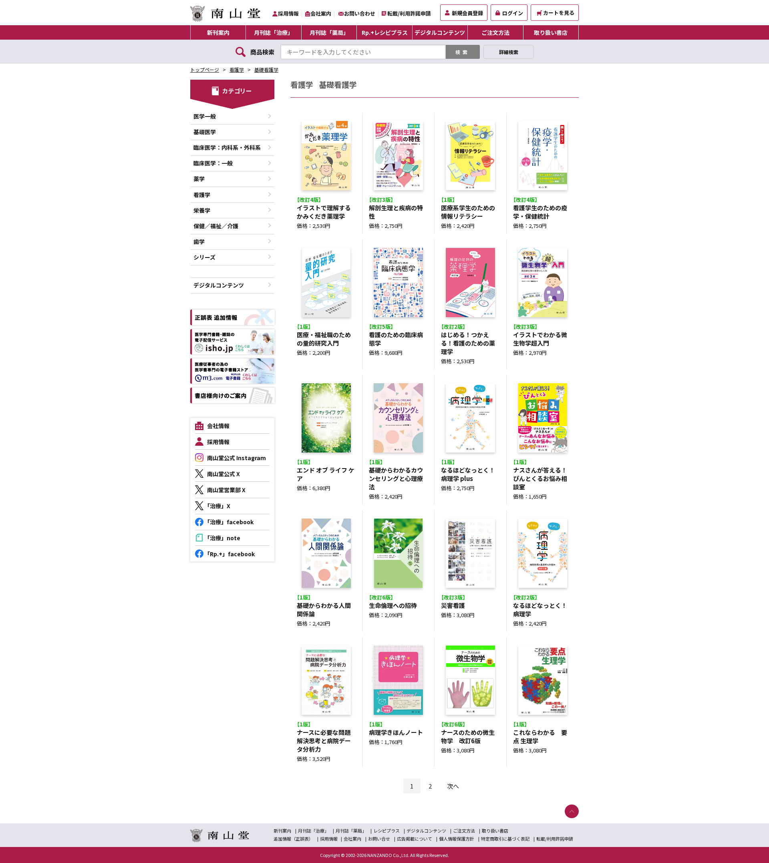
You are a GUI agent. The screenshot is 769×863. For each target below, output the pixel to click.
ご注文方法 (495, 32)
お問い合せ (379, 838)
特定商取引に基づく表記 (505, 838)
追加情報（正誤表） (293, 838)
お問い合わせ (359, 13)
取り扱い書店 (551, 32)
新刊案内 (218, 32)
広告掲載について (414, 838)
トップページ (204, 69)
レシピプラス (386, 830)
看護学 (236, 69)
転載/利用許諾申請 (409, 13)
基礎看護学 (266, 69)
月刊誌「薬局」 (329, 32)
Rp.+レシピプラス (385, 32)
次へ (453, 786)
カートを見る (558, 12)
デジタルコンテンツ (440, 32)
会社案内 (320, 13)
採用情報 (288, 13)
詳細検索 (508, 51)
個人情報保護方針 (456, 838)
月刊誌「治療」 (273, 32)
